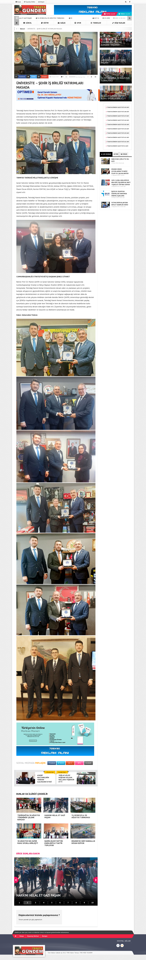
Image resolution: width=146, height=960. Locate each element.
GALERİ (110, 14)
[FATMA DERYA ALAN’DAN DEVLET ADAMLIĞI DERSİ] (105, 207)
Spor (79, 23)
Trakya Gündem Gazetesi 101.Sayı (118, 141)
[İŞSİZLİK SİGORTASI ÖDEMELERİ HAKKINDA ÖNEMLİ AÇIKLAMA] (105, 196)
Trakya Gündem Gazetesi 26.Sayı (117, 146)
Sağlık (62, 23)
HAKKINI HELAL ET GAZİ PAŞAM (113, 61)
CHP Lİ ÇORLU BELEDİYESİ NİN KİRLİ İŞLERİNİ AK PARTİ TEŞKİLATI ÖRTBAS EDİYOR (120, 182)
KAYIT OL (96, 18)
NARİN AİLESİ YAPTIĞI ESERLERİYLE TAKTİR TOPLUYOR (32, 18)
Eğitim (46, 23)
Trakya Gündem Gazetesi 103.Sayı (118, 133)
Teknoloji (97, 23)
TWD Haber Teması (72, 953)
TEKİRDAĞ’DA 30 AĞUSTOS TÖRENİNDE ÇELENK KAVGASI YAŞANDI (114, 42)
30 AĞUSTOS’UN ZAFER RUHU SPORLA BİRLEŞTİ (113, 97)
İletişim (42, 2)
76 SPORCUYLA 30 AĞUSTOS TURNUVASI (115, 79)
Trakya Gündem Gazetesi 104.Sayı (118, 129)
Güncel (28, 23)
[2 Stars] (71, 76)
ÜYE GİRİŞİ (107, 18)
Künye (19, 2)
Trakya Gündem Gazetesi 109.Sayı (118, 107)
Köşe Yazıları (119, 23)
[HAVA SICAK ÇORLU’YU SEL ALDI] (105, 164)
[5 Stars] (74, 76)
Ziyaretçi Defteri (30, 2)
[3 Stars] (72, 76)
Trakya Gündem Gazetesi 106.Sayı (118, 120)
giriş (33, 919)
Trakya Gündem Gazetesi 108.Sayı (118, 111)
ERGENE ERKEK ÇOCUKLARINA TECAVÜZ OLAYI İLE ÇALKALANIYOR (119, 171)
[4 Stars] (73, 76)
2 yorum (122, 175)
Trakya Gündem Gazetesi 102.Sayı (118, 137)
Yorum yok (121, 163)
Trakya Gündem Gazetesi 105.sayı (118, 124)
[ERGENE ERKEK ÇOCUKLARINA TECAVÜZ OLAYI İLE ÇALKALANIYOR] (105, 174)
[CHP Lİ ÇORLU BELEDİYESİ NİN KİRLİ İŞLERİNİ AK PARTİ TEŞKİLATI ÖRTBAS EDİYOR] (105, 185)
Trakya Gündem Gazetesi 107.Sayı (118, 116)
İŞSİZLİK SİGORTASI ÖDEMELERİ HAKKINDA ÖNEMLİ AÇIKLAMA (119, 193)
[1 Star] (69, 76)
